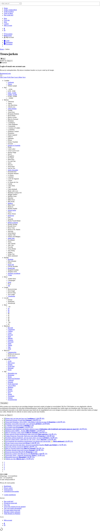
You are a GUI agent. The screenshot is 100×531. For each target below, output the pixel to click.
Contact (6, 24)
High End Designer (14, 378)
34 (8, 308)
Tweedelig (11, 396)
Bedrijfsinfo (7, 486)
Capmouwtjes (12, 352)
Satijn (9, 343)
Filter (3, 59)
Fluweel (10, 335)
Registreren (3, 73)
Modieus (10, 387)
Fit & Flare (10, 77)
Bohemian (11, 375)
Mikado (10, 338)
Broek (10, 377)
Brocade (10, 328)
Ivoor (9, 282)
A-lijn (9, 361)
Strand (10, 394)
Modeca (10, 203)
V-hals (10, 275)
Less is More (18, 77)
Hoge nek (11, 264)
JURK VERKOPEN (10, 10)
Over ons (7, 20)
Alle (1, 77)
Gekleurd (11, 380)
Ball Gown (11, 363)
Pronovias (11, 215)
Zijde (9, 349)
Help (5, 22)
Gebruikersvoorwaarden (11, 491)
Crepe (5, 77)
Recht (9, 370)
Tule (9, 347)
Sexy (24, 77)
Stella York (11, 238)
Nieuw (10, 84)
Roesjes (10, 391)
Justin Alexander (13, 170)
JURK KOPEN (9, 11)
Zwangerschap (12, 399)
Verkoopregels (8, 489)
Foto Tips (7, 505)
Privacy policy (8, 488)
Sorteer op (3, 61)
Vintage (10, 398)
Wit (9, 285)
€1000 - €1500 (12, 94)
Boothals (10, 259)
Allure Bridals (12, 108)
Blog (5, 18)
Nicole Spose (12, 210)
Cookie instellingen (10, 495)
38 (8, 312)
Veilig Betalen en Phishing (12, 513)
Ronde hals (11, 268)
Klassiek (10, 382)
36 (8, 310)
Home (6, 8)
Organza (10, 340)
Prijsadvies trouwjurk (10, 503)
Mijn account (8, 25)
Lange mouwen (12, 357)
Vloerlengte (11, 296)
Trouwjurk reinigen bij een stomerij (15, 506)
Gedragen (11, 82)
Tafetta (10, 345)
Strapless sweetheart (14, 273)
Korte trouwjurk (13, 384)
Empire (10, 364)
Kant (9, 336)
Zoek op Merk (8, 13)
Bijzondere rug (12, 373)
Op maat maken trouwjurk (12, 510)
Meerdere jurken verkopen (12, 512)
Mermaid (10, 368)
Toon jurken (4, 403)
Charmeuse (11, 329)
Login (9, 73)
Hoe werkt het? (8, 15)
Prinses (10, 389)
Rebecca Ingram (13, 222)
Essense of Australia (14, 145)
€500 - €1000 (12, 93)
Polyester (10, 342)
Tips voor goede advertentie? (13, 508)
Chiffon (10, 331)
